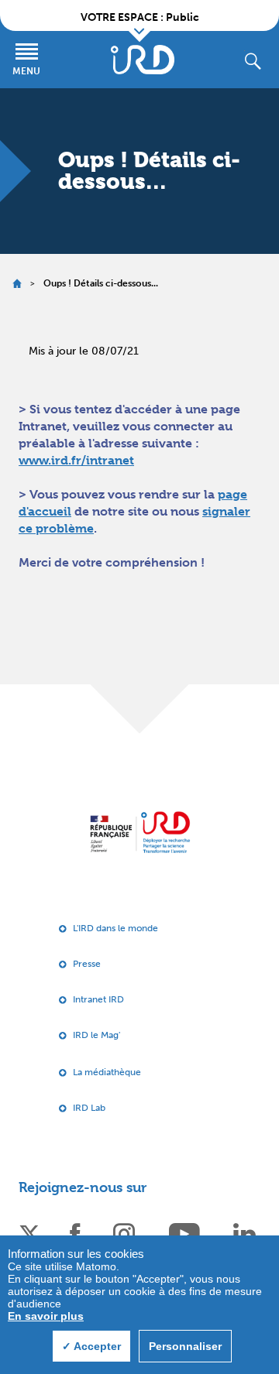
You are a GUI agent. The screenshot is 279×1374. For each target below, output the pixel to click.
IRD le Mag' (96, 1035)
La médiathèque (107, 1072)
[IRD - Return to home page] (142, 59)
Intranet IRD (98, 999)
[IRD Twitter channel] (29, 1233)
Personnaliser (185, 1346)
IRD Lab (89, 1107)
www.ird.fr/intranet (76, 460)
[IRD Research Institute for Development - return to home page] (140, 831)
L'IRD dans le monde (115, 928)
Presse (87, 963)
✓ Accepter (91, 1346)
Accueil (17, 283)
